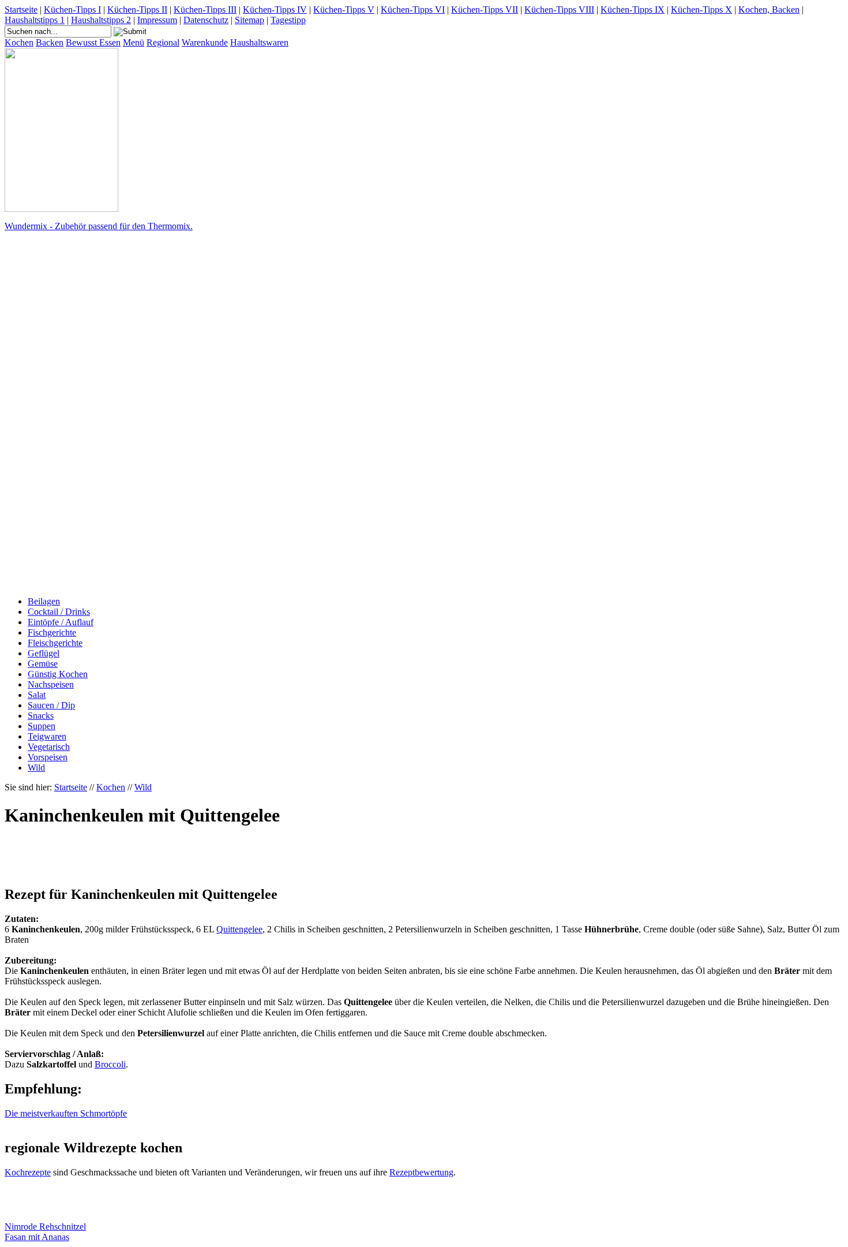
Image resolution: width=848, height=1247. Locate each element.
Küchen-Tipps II (137, 9)
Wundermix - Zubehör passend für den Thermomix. (99, 226)
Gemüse (43, 664)
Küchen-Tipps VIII (559, 9)
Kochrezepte (28, 1172)
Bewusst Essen (93, 42)
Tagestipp (288, 20)
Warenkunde (205, 42)
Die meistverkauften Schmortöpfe (66, 1113)
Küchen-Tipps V (343, 9)
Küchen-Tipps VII (484, 9)
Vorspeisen (47, 757)
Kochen (19, 42)
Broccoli (110, 1064)
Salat (37, 695)
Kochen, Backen (769, 9)
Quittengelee (239, 929)
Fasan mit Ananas (37, 1237)
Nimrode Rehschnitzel (45, 1226)
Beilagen (44, 601)
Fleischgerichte (55, 643)
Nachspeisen (51, 684)
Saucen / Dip (51, 705)
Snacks (41, 715)
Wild (36, 767)
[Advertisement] (51, 414)
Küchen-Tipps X (701, 9)
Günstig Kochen (58, 674)
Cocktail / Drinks (59, 612)
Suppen (41, 726)
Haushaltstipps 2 (101, 20)
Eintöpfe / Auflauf (60, 622)
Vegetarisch (49, 747)
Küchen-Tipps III (205, 9)
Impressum (157, 20)
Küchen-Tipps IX (633, 9)
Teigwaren (47, 736)
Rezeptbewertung (421, 1172)
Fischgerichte (52, 632)
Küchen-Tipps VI (413, 9)
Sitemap (249, 20)
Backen (49, 42)
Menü (133, 42)
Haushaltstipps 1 (35, 20)
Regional (163, 42)
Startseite (21, 9)
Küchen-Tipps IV (275, 9)
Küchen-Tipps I (72, 9)
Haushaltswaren (259, 42)
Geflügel (43, 653)
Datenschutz (205, 20)
